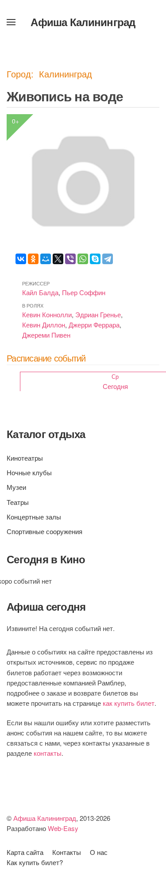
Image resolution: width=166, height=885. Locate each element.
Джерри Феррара (94, 324)
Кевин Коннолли (47, 314)
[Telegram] (107, 259)
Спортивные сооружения (44, 531)
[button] (11, 22)
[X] (58, 259)
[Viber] (70, 259)
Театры (18, 502)
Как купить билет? (35, 862)
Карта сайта (25, 852)
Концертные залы (34, 516)
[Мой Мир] (45, 259)
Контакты (66, 852)
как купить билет (128, 703)
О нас (99, 852)
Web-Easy (63, 828)
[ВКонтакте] (20, 259)
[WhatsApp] (82, 259)
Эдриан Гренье (98, 314)
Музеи (16, 487)
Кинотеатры (25, 457)
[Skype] (95, 259)
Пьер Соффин (83, 292)
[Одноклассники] (33, 259)
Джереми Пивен (46, 334)
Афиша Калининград (83, 21)
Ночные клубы (29, 472)
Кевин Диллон (43, 324)
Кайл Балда (40, 292)
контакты (48, 753)
